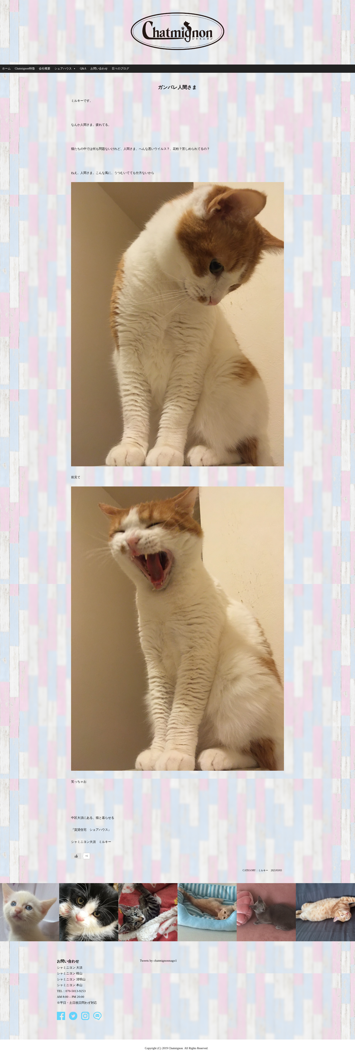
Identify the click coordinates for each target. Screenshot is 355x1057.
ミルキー (263, 870)
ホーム (6, 68)
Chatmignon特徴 (25, 68)
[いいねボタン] (76, 856)
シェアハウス (63, 68)
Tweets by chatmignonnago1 (158, 960)
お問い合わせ (99, 68)
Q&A (83, 68)
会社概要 (44, 68)
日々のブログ (120, 68)
